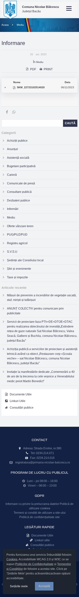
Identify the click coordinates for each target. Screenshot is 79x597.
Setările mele (19, 586)
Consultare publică (19, 191)
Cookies (11, 559)
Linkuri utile (42, 540)
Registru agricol (17, 243)
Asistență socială (18, 157)
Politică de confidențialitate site (39, 517)
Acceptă (44, 586)
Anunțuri (12, 149)
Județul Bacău (40, 9)
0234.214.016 (46, 457)
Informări (12, 208)
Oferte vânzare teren (20, 226)
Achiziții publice (17, 140)
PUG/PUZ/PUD (17, 234)
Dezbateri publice (18, 200)
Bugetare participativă (21, 166)
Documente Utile (21, 394)
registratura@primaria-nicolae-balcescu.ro (42, 462)
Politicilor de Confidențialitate (34, 564)
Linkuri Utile (17, 401)
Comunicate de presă (21, 183)
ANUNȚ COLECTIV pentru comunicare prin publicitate (35, 311)
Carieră (12, 174)
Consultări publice (21, 407)
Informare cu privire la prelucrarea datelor (32, 503)
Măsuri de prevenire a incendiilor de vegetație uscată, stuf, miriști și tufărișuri (41, 298)
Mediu (20, 24)
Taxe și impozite (17, 277)
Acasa (5, 24)
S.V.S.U (12, 251)
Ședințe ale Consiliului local (25, 260)
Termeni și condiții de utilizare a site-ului (40, 512)
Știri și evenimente (19, 268)
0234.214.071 (45, 453)
